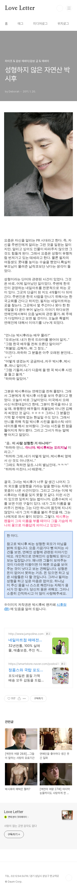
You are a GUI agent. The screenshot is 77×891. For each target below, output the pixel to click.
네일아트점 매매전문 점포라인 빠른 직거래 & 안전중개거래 (26, 640)
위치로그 (63, 24)
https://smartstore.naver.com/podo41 (33, 663)
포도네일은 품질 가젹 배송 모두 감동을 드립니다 (24, 678)
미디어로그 (40, 24)
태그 (20, 24)
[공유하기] (19, 698)
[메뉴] (69, 8)
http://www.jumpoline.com (26, 633)
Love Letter (20, 8)
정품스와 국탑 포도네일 (26, 670)
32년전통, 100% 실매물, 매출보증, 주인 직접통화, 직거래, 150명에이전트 (26, 648)
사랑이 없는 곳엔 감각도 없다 (20, 826)
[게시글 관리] (24, 698)
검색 (60, 8)
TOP (69, 877)
